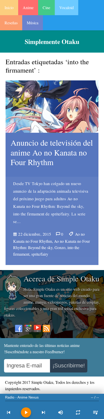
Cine (46, 7)
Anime (28, 7)
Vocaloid (66, 7)
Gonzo (60, 247)
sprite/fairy (39, 254)
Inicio (9, 7)
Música (32, 22)
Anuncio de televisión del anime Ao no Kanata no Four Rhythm (52, 152)
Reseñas (11, 22)
